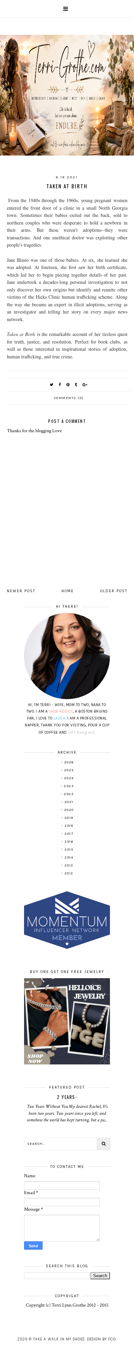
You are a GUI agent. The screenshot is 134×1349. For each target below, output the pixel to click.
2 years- (67, 1096)
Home (68, 591)
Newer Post (21, 591)
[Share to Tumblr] (76, 385)
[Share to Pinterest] (68, 385)
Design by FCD (101, 1339)
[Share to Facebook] (60, 385)
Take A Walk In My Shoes (59, 1339)
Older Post (113, 591)
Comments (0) (69, 398)
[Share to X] (52, 385)
